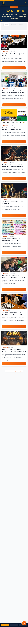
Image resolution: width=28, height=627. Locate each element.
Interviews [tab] (21, 24)
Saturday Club (14, 625)
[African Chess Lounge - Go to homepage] (3, 2)
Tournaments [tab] (13, 24)
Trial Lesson (5, 625)
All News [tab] (6, 24)
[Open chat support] (24, 623)
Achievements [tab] (9, 27)
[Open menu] (25, 2)
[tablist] (14, 26)
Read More (14, 67)
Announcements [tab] (18, 27)
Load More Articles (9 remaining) (14, 371)
